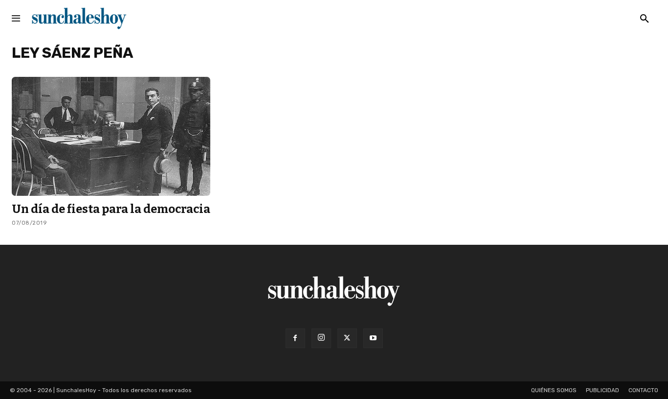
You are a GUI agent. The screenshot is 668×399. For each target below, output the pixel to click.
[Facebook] (295, 338)
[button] (644, 19)
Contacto (643, 390)
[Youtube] (373, 338)
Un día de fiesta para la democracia (111, 209)
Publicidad (602, 390)
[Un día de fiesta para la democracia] (111, 136)
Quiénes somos (554, 390)
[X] (347, 338)
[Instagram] (321, 338)
